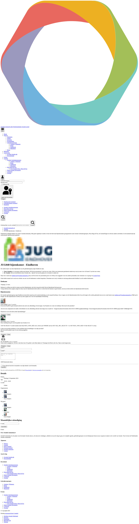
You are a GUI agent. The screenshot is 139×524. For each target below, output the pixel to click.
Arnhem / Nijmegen (15, 144)
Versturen (3, 367)
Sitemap (6, 522)
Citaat (8, 314)
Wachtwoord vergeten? (10, 201)
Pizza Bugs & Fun (11, 167)
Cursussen (9, 171)
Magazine (6, 151)
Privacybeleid (28, 370)
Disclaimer (6, 519)
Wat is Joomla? (8, 446)
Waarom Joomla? (8, 448)
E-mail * (3, 350)
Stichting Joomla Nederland (11, 516)
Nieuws (6, 135)
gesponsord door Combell (11, 513)
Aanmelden (4, 426)
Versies (9, 138)
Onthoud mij (6, 184)
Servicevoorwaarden (37, 370)
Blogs (8, 150)
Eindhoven (13, 147)
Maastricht (13, 148)
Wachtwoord (4, 182)
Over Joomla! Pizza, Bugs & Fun (18, 168)
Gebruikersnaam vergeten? (10, 203)
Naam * (3, 347)
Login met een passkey (6, 197)
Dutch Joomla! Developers (14, 170)
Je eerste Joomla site (12, 154)
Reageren (3, 314)
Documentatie (10, 155)
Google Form (96, 275)
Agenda (6, 158)
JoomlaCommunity (9, 449)
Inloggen (3, 199)
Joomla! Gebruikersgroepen (14, 160)
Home (5, 134)
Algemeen (9, 137)
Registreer (6, 204)
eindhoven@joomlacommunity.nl (20, 275)
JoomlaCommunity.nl (9, 228)
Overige (9, 173)
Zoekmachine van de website (8, 225)
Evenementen (10, 141)
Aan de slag (7, 153)
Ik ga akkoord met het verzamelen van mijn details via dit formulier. (19, 365)
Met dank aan (7, 520)
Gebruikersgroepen (12, 142)
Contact (6, 451)
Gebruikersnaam (5, 180)
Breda (11, 145)
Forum (5, 157)
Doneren (6, 517)
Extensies (9, 140)
